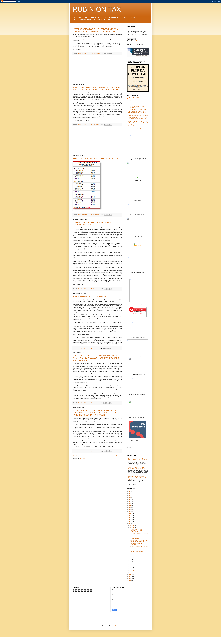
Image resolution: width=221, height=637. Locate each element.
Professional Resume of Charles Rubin (137, 109)
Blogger (117, 625)
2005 (129, 580)
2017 (129, 507)
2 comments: (96, 348)
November (132, 527)
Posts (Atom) (82, 458)
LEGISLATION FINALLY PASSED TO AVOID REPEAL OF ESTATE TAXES (136, 468)
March (131, 568)
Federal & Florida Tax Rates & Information (138, 115)
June (131, 561)
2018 (129, 505)
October (132, 553)
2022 (129, 497)
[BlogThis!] (107, 53)
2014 (129, 513)
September (132, 555)
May (131, 564)
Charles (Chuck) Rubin (134, 98)
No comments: (97, 53)
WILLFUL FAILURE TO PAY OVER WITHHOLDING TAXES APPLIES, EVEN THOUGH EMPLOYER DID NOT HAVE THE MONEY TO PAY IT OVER (97, 412)
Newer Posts (76, 455)
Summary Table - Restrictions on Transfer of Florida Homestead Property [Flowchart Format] (138, 123)
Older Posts (118, 455)
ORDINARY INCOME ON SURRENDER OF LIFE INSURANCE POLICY (138, 541)
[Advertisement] (97, 70)
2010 (129, 521)
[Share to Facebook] (110, 53)
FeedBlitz (135, 40)
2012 (129, 517)
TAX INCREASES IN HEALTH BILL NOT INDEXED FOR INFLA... (138, 547)
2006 (129, 578)
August (131, 557)
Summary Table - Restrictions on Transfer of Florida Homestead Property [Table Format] (138, 118)
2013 (129, 515)
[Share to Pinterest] (111, 53)
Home (97, 455)
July (131, 560)
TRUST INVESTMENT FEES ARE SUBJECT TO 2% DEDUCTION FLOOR (137, 459)
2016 (129, 509)
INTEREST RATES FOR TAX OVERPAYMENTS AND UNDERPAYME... (136, 530)
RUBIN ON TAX (97, 9)
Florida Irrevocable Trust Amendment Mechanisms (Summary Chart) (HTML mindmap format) (137, 112)
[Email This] (105, 53)
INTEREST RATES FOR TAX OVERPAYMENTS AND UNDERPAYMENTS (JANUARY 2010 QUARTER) (95, 30)
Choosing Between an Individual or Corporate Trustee (136, 126)
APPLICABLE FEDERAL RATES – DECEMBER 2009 (95, 158)
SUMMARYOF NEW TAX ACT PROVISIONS (92, 296)
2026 (129, 491)
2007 (129, 576)
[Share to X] (108, 53)
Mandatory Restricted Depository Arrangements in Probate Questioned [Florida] (137, 478)
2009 (129, 523)
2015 (129, 511)
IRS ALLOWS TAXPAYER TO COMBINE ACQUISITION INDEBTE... (138, 534)
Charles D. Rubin (137, 245)
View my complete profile (133, 100)
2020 (129, 501)
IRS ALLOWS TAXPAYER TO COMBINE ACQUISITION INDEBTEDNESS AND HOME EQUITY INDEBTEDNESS (97, 88)
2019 (129, 503)
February (132, 570)
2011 (129, 519)
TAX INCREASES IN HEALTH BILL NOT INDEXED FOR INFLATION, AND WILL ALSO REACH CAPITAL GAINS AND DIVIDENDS (96, 358)
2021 (129, 499)
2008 (129, 574)
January (132, 572)
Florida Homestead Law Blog (135, 128)
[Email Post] (102, 53)
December (132, 525)
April (131, 566)
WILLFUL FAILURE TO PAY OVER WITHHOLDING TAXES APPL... (137, 550)
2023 (129, 495)
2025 (129, 493)
